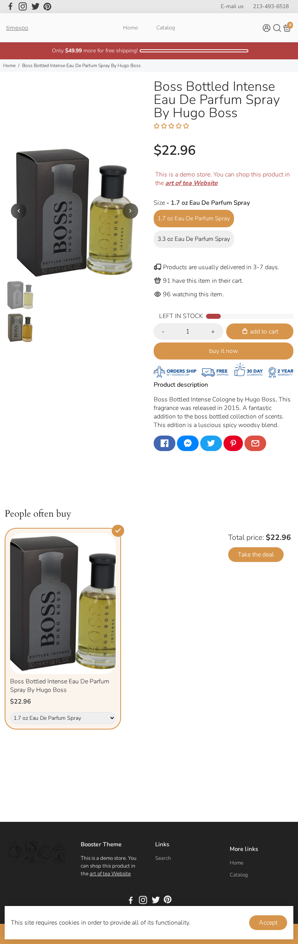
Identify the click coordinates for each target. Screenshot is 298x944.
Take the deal (256, 554)
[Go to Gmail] (255, 443)
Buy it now (223, 351)
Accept (268, 922)
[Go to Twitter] (35, 6)
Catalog (165, 27)
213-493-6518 (271, 6)
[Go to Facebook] (10, 6)
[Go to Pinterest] (47, 6)
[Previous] (18, 211)
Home (130, 27)
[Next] (130, 211)
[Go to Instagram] (23, 6)
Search (163, 858)
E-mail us (232, 6)
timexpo (17, 28)
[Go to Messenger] (188, 443)
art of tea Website (110, 873)
